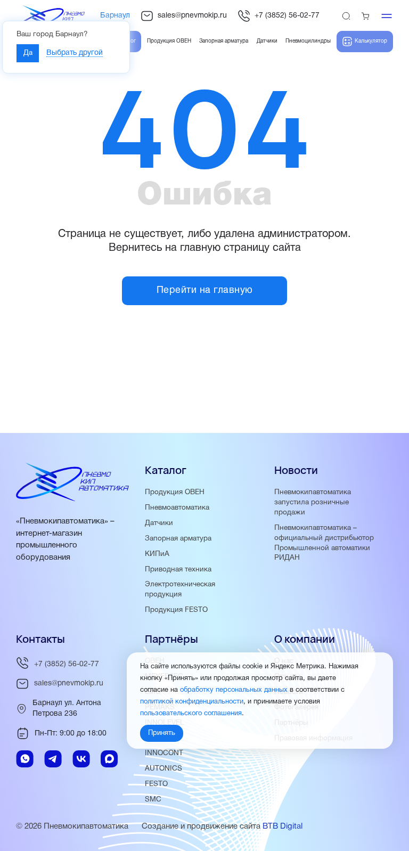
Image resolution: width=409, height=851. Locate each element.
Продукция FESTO (176, 610)
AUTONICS (163, 768)
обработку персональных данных (234, 690)
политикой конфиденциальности (191, 702)
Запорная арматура (178, 538)
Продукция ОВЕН (174, 492)
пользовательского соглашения (191, 713)
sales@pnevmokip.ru (192, 15)
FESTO (156, 784)
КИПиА (157, 554)
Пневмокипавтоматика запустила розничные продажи (312, 502)
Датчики (159, 523)
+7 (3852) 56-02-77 (287, 15)
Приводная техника (178, 569)
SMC (153, 799)
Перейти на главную (205, 290)
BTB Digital (282, 826)
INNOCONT (164, 753)
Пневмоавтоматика (177, 507)
